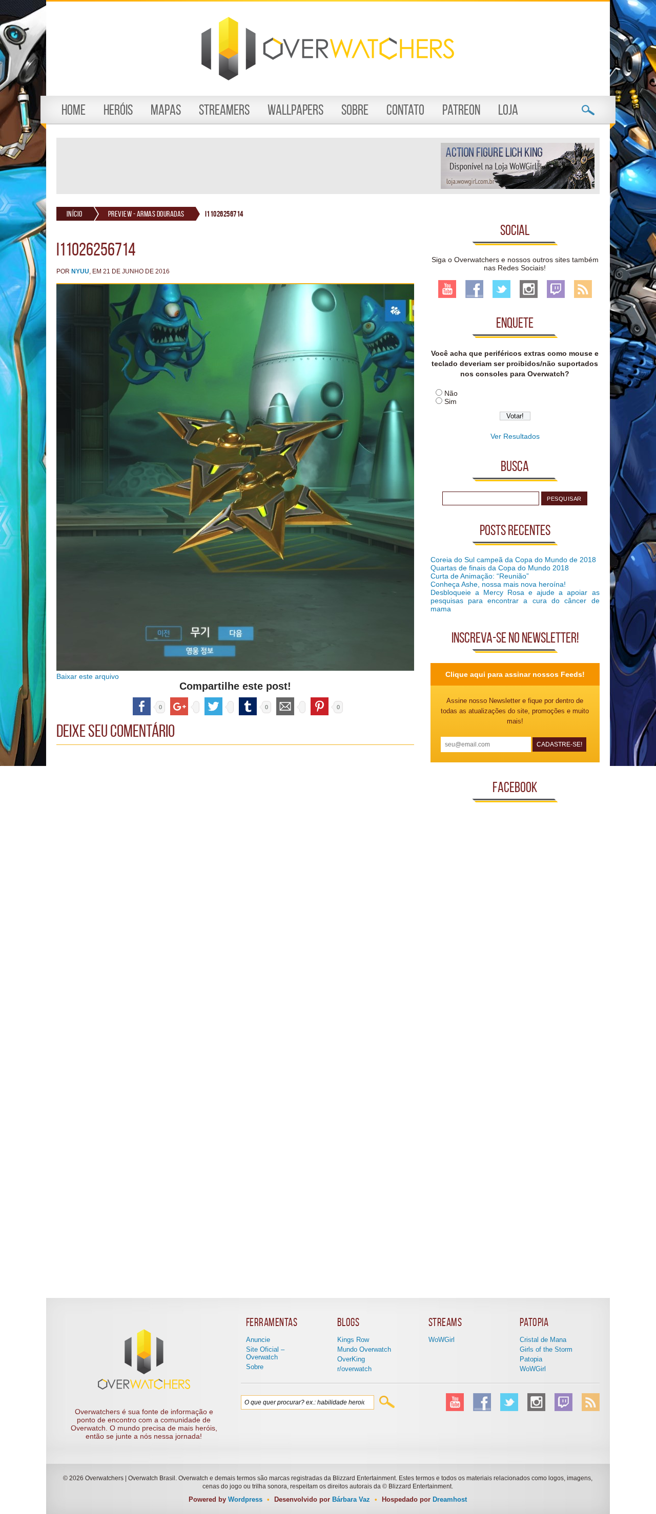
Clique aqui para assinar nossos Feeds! (515, 674)
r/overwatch (354, 1369)
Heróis (118, 110)
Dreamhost (450, 1499)
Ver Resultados (515, 436)
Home (73, 110)
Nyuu (80, 271)
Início (75, 213)
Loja (508, 110)
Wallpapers (295, 110)
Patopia (531, 1359)
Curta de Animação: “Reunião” (479, 576)
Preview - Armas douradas (146, 213)
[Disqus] (235, 878)
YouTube (447, 289)
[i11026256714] (235, 668)
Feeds (583, 289)
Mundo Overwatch (364, 1349)
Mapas (166, 110)
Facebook (474, 289)
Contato (405, 110)
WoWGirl (441, 1340)
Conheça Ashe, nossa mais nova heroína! (498, 584)
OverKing (351, 1359)
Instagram (529, 289)
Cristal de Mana (543, 1340)
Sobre (354, 110)
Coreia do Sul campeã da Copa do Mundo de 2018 (513, 560)
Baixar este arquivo (87, 676)
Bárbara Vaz (351, 1499)
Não (451, 393)
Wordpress (245, 1499)
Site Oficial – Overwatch (265, 1353)
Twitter (501, 289)
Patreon (461, 110)
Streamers (224, 110)
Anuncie (258, 1340)
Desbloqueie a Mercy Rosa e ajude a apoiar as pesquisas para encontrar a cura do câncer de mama (515, 600)
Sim (450, 401)
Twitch (556, 289)
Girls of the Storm (546, 1349)
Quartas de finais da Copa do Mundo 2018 (499, 568)
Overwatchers (327, 48)
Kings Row (353, 1340)
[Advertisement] (248, 166)
